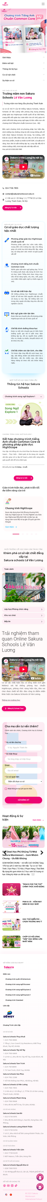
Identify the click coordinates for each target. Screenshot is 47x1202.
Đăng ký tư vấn (21, 478)
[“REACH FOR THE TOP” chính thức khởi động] (11, 888)
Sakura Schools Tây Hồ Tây (14, 1049)
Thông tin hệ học (9, 69)
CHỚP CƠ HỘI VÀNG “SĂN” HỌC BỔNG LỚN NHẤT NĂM (32, 937)
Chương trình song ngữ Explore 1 (18, 993)
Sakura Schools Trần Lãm (13, 1148)
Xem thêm (9, 527)
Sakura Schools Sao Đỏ (12, 1112)
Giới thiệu (6, 57)
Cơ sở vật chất (8, 75)
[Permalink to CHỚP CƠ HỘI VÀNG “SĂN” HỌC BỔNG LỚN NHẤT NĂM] (23, 836)
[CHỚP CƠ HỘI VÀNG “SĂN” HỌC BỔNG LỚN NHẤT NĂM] (11, 940)
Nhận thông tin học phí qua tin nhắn (20, 788)
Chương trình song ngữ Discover (17, 983)
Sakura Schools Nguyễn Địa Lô (15, 1164)
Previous (5, 587)
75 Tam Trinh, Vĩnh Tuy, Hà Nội (17, 1069)
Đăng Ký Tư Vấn (13, 37)
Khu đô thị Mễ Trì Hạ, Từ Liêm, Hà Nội (20, 1103)
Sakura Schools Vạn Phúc (13, 1073)
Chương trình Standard (14, 999)
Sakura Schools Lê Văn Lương (15, 1083)
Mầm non (6, 972)
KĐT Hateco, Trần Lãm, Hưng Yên (18, 1155)
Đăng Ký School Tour (15, 43)
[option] (23, 513)
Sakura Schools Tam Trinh (14, 1062)
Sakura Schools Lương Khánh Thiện (17, 1125)
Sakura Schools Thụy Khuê (14, 1035)
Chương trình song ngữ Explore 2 (18, 988)
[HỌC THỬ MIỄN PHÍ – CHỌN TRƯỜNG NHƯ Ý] (11, 923)
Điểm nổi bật (7, 63)
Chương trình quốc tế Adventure (17, 977)
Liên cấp (6, 1004)
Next (41, 587)
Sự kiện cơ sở (8, 80)
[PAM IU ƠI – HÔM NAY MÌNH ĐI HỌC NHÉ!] (11, 905)
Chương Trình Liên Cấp (11, 1024)
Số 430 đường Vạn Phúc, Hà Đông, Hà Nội (21, 1079)
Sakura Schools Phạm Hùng (14, 1096)
